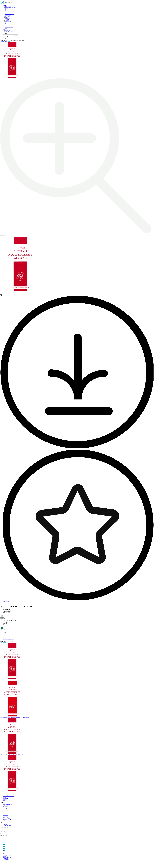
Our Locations (8, 23)
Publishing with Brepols (9, 14)
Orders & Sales (8, 20)
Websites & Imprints (9, 27)
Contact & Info (6, 19)
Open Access (7, 16)
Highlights (7, 10)
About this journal (4, 41)
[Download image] (77, 448)
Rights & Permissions (9, 25)
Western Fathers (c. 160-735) (8, 639)
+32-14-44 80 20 (5, 837)
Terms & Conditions (7, 857)
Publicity (7, 11)
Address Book (8, 22)
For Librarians (8, 21)
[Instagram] (4, 849)
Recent (6, 8)
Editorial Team (8, 15)
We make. (7, 855)
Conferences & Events (9, 31)
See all (1, 642)
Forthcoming (7, 9)
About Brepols (8, 24)
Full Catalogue (8, 6)
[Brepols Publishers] (6, 3)
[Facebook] (4, 845)
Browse (4, 5)
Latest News (7, 30)
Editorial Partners (8, 18)
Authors (4, 13)
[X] (4, 847)
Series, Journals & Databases (10, 7)
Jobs (6, 28)
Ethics (6, 17)
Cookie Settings (6, 859)
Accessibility (5, 858)
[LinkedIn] (4, 851)
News (4, 29)
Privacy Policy (5, 856)
